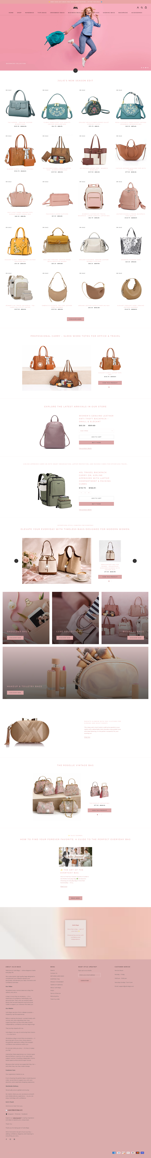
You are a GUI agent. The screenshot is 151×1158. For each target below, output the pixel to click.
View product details (85, 448)
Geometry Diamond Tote (131, 259)
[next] (135, 368)
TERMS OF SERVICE (56, 985)
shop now (87, 737)
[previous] (16, 368)
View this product (110, 382)
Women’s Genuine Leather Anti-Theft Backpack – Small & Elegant (96, 419)
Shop (19, 12)
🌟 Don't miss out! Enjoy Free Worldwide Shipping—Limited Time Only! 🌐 (75, 1)
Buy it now (96, 442)
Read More (75, 898)
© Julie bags (12, 1152)
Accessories (137, 12)
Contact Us (53, 973)
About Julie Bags (55, 987)
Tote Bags (42, 12)
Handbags (29, 12)
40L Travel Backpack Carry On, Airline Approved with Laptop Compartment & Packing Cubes (95, 478)
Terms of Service (55, 993)
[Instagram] (10, 1139)
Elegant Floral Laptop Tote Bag (20, 169)
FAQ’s (52, 990)
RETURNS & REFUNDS (57, 976)
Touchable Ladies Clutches (57, 214)
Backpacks (123, 12)
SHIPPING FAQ (55, 979)
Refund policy (54, 996)
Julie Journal (17, 1118)
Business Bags (74, 12)
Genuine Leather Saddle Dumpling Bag (94, 305)
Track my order (55, 999)
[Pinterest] (14, 1139)
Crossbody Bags (57, 12)
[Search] (142, 7)
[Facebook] (6, 1139)
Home (11, 12)
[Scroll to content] (75, 70)
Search (52, 970)
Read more (63, 886)
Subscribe (85, 980)
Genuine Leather (91, 12)
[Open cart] (146, 7)
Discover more (75, 319)
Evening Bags (109, 12)
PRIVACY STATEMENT (57, 982)
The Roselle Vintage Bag (99, 803)
